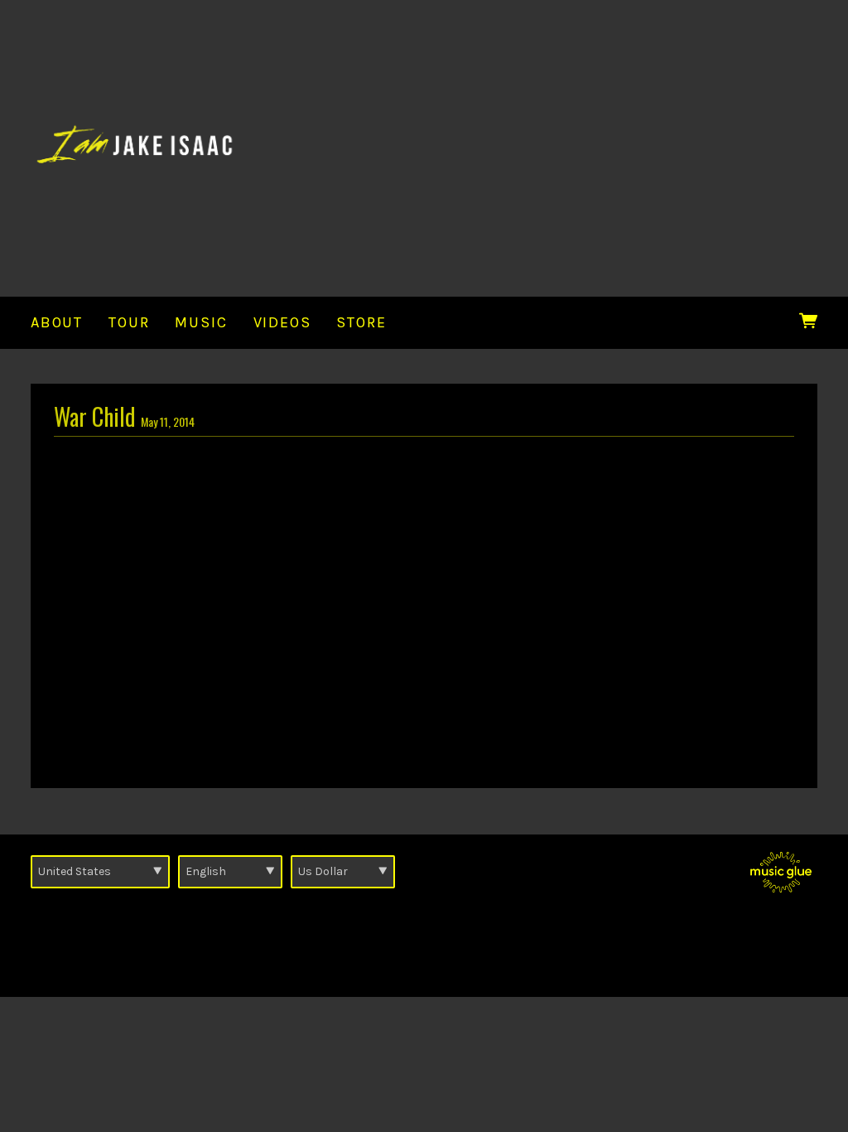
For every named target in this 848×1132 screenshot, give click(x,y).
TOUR (128, 322)
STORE (361, 322)
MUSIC (201, 322)
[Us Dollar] (343, 871)
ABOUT (57, 322)
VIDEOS (282, 322)
